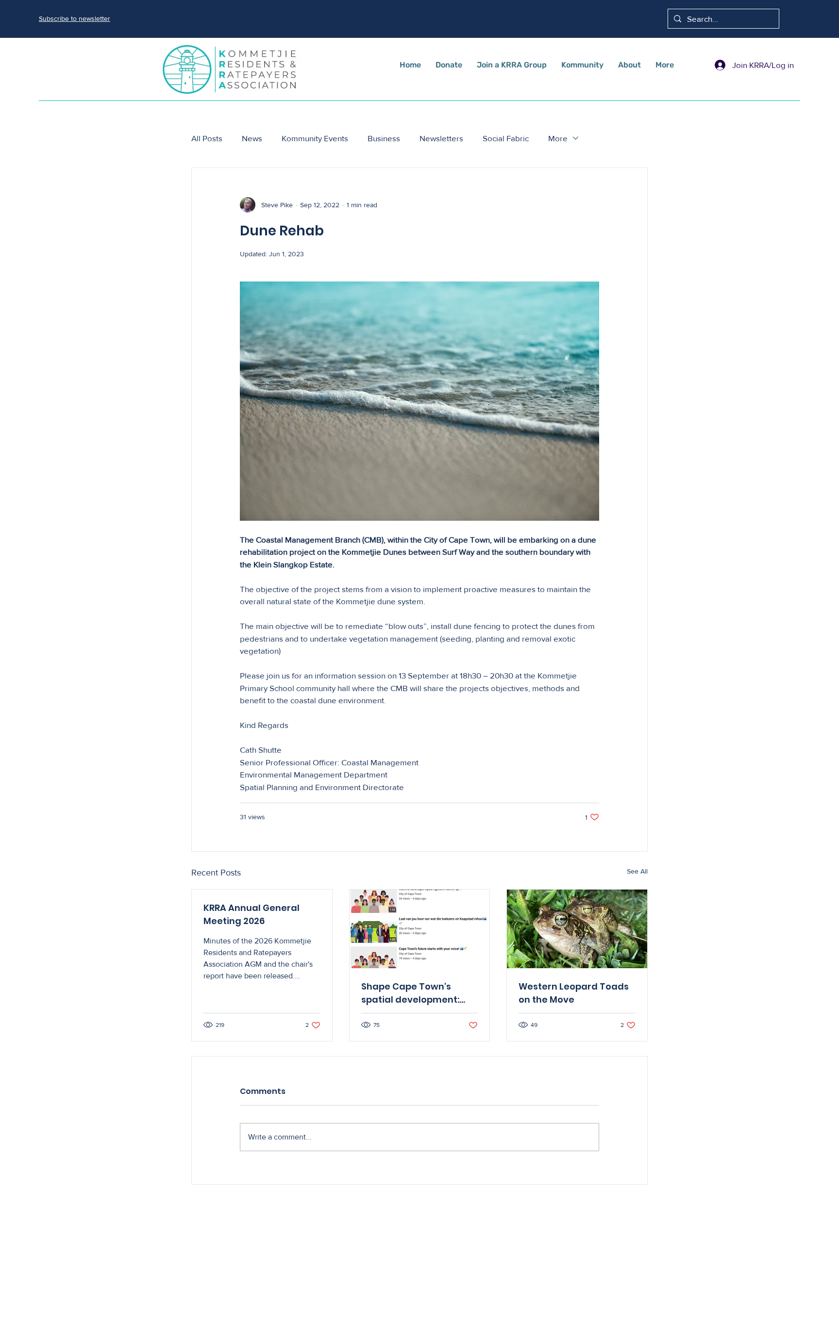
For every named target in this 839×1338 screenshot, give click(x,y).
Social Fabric (506, 138)
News (252, 138)
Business (384, 138)
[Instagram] (251, 1327)
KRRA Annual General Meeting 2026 (251, 914)
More (558, 138)
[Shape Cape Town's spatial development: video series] (420, 929)
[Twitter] (284, 1327)
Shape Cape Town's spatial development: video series (410, 993)
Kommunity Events (315, 138)
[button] (74, 18)
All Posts (206, 138)
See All (637, 871)
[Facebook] (268, 1327)
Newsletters (441, 138)
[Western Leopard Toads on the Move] (577, 929)
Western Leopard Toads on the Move (574, 993)
